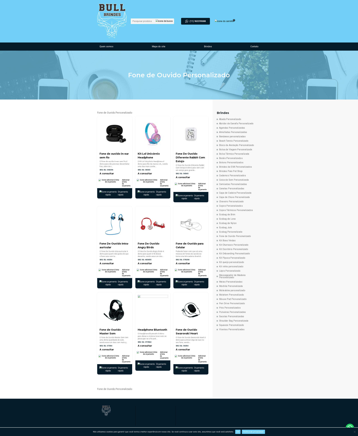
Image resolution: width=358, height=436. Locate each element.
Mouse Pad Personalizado (233, 299)
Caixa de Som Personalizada (234, 180)
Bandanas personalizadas (232, 136)
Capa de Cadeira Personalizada (235, 193)
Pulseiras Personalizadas (232, 312)
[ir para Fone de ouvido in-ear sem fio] (115, 134)
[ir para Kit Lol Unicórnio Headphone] (153, 134)
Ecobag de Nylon (227, 223)
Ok (238, 432)
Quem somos (106, 46)
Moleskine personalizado (232, 290)
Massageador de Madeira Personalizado (232, 276)
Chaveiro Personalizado (231, 201)
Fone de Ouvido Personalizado (235, 236)
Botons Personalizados (231, 162)
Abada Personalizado (230, 119)
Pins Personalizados (230, 308)
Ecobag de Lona (227, 219)
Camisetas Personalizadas (233, 184)
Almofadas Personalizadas (233, 132)
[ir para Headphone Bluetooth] (153, 310)
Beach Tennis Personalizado (233, 141)
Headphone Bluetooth (152, 329)
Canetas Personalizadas (231, 188)
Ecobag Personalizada (230, 232)
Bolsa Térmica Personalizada (234, 154)
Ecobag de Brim (227, 214)
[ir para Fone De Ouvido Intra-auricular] (115, 223)
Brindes (208, 46)
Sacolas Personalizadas (231, 316)
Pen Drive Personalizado (232, 303)
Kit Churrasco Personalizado (234, 245)
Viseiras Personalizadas (231, 329)
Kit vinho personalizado (231, 266)
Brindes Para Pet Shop (230, 171)
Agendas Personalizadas (232, 128)
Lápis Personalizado (230, 271)
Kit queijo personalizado (231, 262)
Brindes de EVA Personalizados (235, 167)
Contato (254, 46)
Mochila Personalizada (231, 286)
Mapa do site (158, 46)
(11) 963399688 (198, 21)
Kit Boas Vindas (227, 240)
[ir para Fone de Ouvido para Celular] (191, 223)
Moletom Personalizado (231, 295)
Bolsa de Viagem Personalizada (235, 149)
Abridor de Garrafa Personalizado (236, 123)
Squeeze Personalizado (231, 325)
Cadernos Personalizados (232, 175)
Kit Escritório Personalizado (233, 249)
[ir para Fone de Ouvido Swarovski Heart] (191, 310)
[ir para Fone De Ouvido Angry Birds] (153, 223)
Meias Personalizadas (230, 282)
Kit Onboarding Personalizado (234, 253)
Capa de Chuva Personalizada (234, 197)
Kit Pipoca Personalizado (232, 258)
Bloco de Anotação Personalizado (236, 145)
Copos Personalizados (231, 206)
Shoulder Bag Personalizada (233, 321)
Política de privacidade (253, 432)
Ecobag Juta (225, 227)
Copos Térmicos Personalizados (236, 210)
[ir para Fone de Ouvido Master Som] (115, 310)
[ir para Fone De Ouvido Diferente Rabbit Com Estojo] (191, 134)
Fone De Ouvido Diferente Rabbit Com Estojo (190, 157)
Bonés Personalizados (231, 158)
